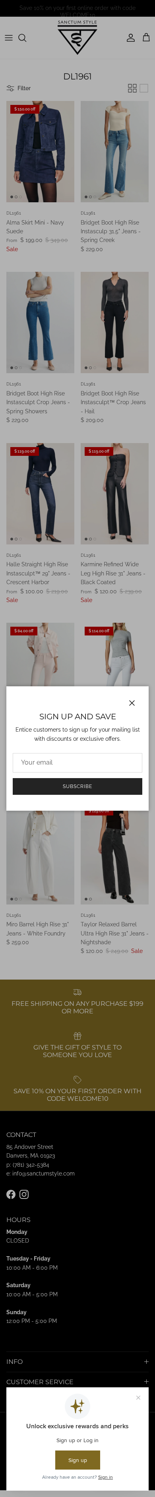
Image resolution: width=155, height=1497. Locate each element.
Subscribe (77, 786)
